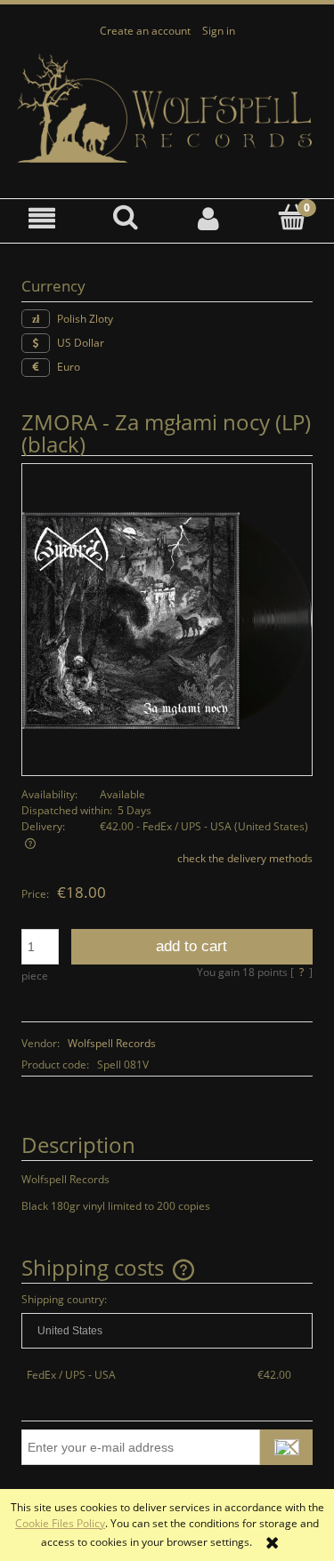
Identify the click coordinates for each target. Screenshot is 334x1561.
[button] (42, 218)
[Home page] (167, 109)
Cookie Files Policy (60, 1523)
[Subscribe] (286, 1447)
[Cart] (292, 217)
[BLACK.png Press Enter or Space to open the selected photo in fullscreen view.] (167, 619)
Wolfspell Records (112, 1043)
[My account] (209, 218)
